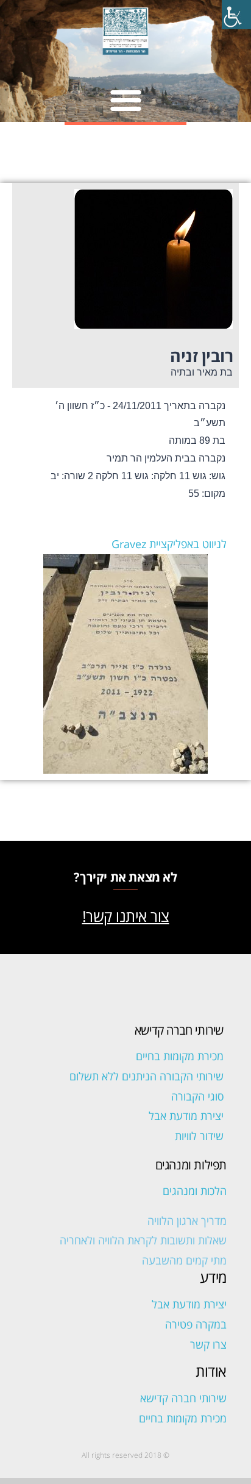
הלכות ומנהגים (195, 1190)
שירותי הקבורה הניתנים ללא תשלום (146, 1076)
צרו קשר (208, 1344)
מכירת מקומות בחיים (180, 1056)
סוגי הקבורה (197, 1096)
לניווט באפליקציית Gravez (169, 544)
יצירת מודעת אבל (186, 1115)
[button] (126, 99)
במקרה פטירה (196, 1324)
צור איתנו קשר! (125, 915)
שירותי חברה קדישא (183, 1398)
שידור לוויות (199, 1136)
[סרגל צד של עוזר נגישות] (236, 14)
